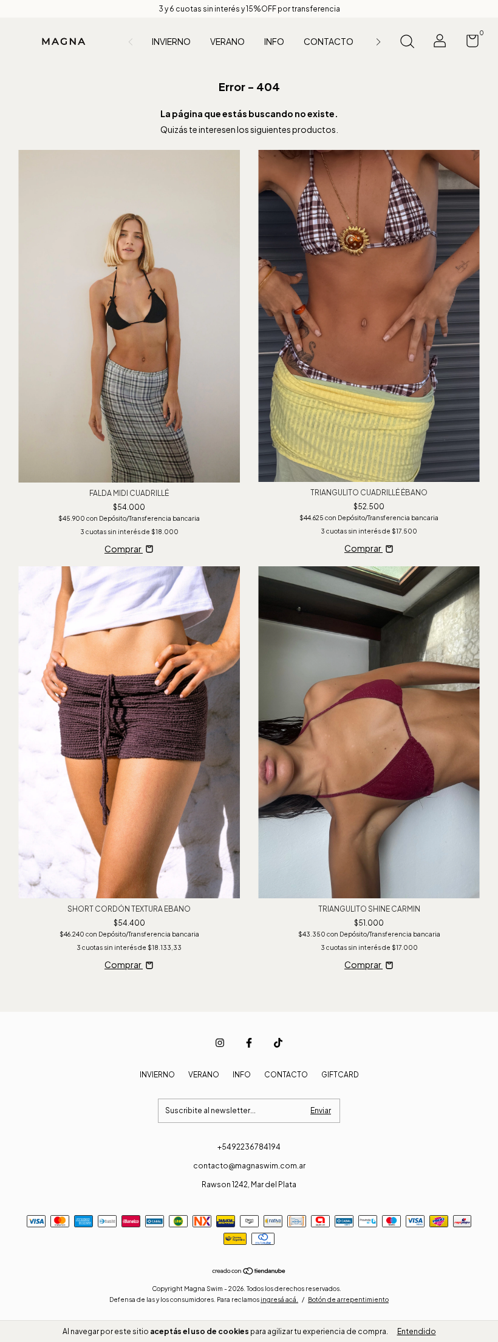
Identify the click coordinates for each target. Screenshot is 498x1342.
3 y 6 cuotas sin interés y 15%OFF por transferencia (249, 8)
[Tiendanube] (249, 1271)
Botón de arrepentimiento (348, 1299)
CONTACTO (328, 41)
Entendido (416, 1331)
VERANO (227, 41)
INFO (274, 41)
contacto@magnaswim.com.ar (249, 1165)
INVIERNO (171, 41)
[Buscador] (407, 42)
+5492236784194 (249, 1146)
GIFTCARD (340, 1074)
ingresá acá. (279, 1299)
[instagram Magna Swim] (220, 1043)
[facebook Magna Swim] (249, 1043)
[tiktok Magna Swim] (278, 1043)
